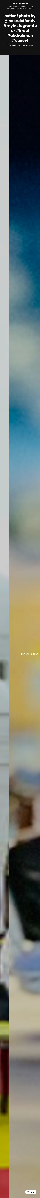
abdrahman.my (27, 45)
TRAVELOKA (19, 654)
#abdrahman (20, 3)
